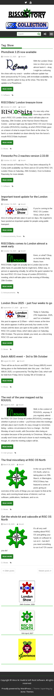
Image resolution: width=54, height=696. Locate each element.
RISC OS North (29, 509)
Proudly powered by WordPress (16, 688)
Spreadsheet (6, 189)
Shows (5, 149)
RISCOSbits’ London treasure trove (21, 102)
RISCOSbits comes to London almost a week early (24, 245)
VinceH (23, 57)
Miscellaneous (17, 509)
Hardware (16, 563)
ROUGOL (35, 236)
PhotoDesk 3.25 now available (18, 52)
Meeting (29, 293)
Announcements (9, 236)
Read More (7, 89)
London (17, 95)
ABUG (14, 387)
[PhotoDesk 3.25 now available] (16, 61)
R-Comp (33, 95)
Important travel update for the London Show (24, 198)
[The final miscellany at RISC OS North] (16, 469)
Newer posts (44, 570)
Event (36, 387)
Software (6, 95)
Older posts (9, 570)
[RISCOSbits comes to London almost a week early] (16, 255)
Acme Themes (27, 691)
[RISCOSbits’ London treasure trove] (16, 111)
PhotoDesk (25, 95)
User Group (10, 296)
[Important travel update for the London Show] (17, 208)
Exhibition (16, 349)
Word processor (18, 189)
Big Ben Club (22, 387)
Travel (47, 236)
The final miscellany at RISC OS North (23, 460)
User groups (8, 453)
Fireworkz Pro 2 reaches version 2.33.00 (24, 155)
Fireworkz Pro (27, 186)
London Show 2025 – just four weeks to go (26, 303)
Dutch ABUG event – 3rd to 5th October (24, 356)
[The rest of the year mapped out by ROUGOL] (16, 409)
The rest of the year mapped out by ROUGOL (22, 399)
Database (17, 186)
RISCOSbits (23, 149)
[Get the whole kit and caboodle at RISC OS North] (16, 528)
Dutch (30, 387)
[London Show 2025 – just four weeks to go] (17, 312)
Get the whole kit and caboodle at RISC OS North (26, 518)
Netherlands (43, 387)
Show (39, 95)
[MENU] (51, 34)
